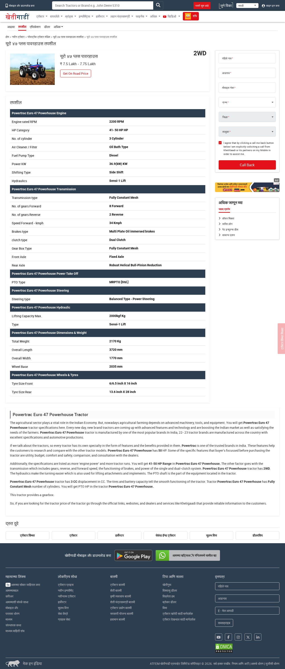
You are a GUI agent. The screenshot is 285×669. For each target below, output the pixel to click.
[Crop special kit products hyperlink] (247, 187)
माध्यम (9, 619)
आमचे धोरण (257, 663)
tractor (33, 427)
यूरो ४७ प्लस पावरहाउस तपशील (68, 36)
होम (7, 36)
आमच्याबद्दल (12, 590)
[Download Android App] (133, 555)
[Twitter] (248, 637)
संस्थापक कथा (13, 625)
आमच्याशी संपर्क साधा (17, 602)
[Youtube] (218, 637)
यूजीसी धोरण (272, 663)
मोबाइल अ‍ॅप (12, 608)
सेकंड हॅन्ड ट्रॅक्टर (165, 535)
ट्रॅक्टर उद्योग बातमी (121, 608)
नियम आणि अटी (240, 663)
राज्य (224, 102)
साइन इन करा (272, 5)
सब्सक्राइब (224, 623)
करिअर (9, 596)
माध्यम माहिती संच (15, 631)
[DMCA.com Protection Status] (224, 648)
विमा (165, 608)
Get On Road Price (75, 73)
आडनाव (226, 73)
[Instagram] (238, 637)
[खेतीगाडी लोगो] (18, 16)
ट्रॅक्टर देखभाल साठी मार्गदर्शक (179, 619)
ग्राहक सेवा (64, 619)
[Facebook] (228, 637)
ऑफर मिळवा (228, 218)
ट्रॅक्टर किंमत (27, 535)
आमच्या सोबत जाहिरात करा (23, 585)
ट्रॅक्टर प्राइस (65, 585)
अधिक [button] (153, 16)
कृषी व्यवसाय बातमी (120, 596)
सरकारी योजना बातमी (121, 613)
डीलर (47, 27)
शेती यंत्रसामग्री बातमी (122, 602)
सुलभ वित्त (211, 535)
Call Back (247, 164)
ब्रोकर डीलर (169, 602)
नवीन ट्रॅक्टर (18, 36)
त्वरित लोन (227, 224)
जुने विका (226, 5)
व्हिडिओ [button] (172, 16)
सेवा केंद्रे (63, 613)
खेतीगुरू (167, 585)
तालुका (225, 131)
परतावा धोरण (13, 613)
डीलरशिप (257, 535)
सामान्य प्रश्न (228, 235)
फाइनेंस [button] (140, 16)
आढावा (11, 27)
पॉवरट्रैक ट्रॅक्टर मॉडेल (39, 36)
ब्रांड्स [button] (69, 16)
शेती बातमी (116, 590)
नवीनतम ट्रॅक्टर (66, 596)
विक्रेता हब (169, 596)
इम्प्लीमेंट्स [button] (84, 16)
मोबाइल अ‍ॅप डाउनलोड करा (21, 5)
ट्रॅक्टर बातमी (117, 585)
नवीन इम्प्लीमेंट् (65, 590)
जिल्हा (225, 117)
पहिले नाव (227, 58)
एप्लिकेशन (35, 27)
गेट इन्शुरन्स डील (230, 229)
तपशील (22, 26)
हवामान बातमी (117, 619)
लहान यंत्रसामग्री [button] (120, 16)
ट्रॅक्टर (73, 535)
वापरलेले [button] (54, 16)
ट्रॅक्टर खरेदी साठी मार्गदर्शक (178, 613)
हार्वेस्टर (119, 535)
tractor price (58, 503)
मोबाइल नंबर (228, 87)
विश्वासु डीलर (170, 590)
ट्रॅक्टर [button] (40, 16)
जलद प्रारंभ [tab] (224, 209)
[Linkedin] (257, 637)
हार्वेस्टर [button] (100, 16)
